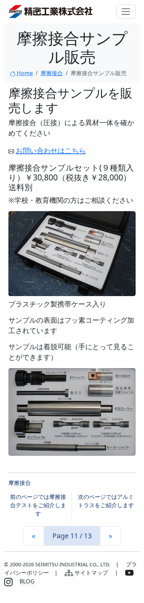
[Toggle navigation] (126, 12)
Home (24, 73)
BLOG (27, 581)
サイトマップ (91, 572)
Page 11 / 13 (72, 535)
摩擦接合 (52, 73)
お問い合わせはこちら (51, 150)
